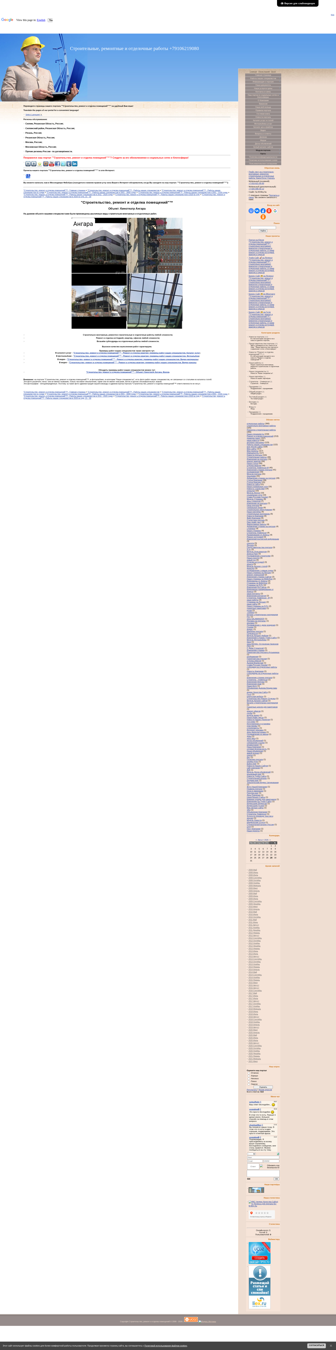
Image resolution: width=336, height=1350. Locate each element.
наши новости (253, 440)
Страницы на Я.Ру (255, 585)
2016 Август (253, 988)
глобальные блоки (255, 507)
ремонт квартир (254, 461)
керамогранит (253, 745)
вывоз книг (251, 764)
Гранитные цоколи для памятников (262, 707)
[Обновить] (278, 1153)
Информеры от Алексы (257, 581)
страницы (251, 528)
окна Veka (251, 738)
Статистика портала (256, 520)
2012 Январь (254, 933)
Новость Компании (255, 671)
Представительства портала (261, 344)
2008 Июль (253, 875)
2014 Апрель (254, 969)
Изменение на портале (257, 503)
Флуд (251, 407)
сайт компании (253, 768)
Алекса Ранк (252, 554)
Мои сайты (251, 449)
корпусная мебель (255, 696)
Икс (248, 757)
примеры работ (253, 438)
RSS (332, 15)
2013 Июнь (253, 951)
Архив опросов (265, 1090)
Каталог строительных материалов (262, 703)
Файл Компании (254, 518)
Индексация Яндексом (257, 803)
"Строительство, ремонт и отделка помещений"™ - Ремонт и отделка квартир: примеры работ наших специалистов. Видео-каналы (132, 362)
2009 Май (252, 893)
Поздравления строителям (259, 556)
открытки (251, 491)
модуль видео (253, 715)
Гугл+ (249, 694)
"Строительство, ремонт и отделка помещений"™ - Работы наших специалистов (123, 190)
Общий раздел (255, 392)
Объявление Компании (257, 812)
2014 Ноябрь (254, 977)
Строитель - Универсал (259, 381)
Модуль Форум (253, 493)
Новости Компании (255, 516)
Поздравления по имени (257, 734)
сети (249, 827)
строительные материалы (258, 514)
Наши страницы (254, 531)
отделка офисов (254, 661)
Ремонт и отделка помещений (260, 436)
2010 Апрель (254, 909)
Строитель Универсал (256, 814)
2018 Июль (253, 1014)
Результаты (252, 1090)
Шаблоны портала (255, 631)
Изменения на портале (257, 459)
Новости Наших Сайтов (257, 766)
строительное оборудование (259, 510)
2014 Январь (254, 967)
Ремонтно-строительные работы (261, 430)
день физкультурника (256, 732)
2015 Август (253, 985)
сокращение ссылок (256, 743)
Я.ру (249, 549)
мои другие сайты (255, 447)
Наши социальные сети (257, 486)
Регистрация (264, 72)
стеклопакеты (253, 728)
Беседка (252, 402)
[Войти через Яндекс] (269, 210)
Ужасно (254, 1084)
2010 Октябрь (254, 917)
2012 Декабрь (254, 946)
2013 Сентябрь (255, 959)
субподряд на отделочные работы (262, 667)
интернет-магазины (255, 442)
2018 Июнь (253, 1011)
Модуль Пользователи (257, 552)
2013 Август (253, 956)
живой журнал (253, 753)
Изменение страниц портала (259, 677)
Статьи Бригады (254, 482)
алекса (250, 564)
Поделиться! (252, 633)
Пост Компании (253, 829)
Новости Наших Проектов (258, 719)
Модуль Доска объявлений (259, 772)
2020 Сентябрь (255, 1046)
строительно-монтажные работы (261, 426)
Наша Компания (254, 747)
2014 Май (252, 972)
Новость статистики (256, 489)
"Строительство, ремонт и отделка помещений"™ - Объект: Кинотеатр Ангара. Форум (127, 372)
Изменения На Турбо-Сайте (259, 801)
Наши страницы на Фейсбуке (260, 579)
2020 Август (253, 1043)
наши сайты (252, 604)
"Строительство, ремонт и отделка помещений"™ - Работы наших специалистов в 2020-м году (157, 194)
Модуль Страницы (255, 499)
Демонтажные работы (256, 524)
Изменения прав (254, 684)
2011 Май (252, 920)
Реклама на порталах (256, 621)
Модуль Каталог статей (257, 566)
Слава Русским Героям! (257, 497)
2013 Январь (254, 948)
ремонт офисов (254, 711)
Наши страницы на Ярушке (259, 573)
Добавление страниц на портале (261, 526)
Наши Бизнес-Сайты (256, 797)
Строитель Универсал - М (258, 598)
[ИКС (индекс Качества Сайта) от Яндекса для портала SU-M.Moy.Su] (264, 1206)
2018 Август (253, 1017)
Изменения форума (255, 682)
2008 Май (252, 870)
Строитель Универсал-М (258, 468)
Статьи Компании (254, 480)
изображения (252, 656)
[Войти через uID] (251, 210)
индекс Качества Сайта (257, 692)
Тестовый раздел (256, 397)
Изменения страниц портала (259, 470)
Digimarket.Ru (253, 453)
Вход (273, 72)
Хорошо (254, 1076)
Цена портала (253, 505)
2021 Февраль (254, 1059)
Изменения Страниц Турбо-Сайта (262, 638)
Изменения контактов (256, 596)
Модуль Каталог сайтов (257, 701)
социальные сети (254, 495)
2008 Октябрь (254, 880)
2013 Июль (253, 954)
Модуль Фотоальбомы (257, 640)
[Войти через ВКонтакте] (257, 210)
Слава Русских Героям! (257, 665)
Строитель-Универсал (257, 533)
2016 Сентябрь (255, 990)
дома (249, 736)
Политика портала (255, 759)
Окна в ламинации (255, 791)
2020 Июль (253, 1040)
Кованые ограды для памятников (261, 799)
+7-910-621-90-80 (256, 183)
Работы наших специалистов (260, 444)
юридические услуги (256, 822)
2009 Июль (253, 899)
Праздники (253, 387)
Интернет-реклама (255, 730)
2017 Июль (253, 998)
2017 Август (253, 1001)
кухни (249, 610)
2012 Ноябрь (254, 943)
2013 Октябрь (254, 962)
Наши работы (255, 363)
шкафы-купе (252, 761)
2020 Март (253, 1030)
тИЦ (248, 810)
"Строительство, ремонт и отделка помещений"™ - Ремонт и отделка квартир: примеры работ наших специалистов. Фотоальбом (136, 356)
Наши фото (252, 686)
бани (249, 642)
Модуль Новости (254, 820)
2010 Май (252, 912)
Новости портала (256, 337)
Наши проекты (253, 831)
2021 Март (253, 1061)
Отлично (255, 1073)
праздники (251, 476)
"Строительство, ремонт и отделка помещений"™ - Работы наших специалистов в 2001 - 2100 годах (183, 192)
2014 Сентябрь (255, 975)
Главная (253, 72)
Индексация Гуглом (255, 806)
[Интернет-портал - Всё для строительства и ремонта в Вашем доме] (256, 1192)
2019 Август (253, 1027)
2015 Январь (254, 980)
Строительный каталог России (260, 824)
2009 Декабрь (254, 904)
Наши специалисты (257, 371)
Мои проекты (252, 451)
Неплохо (255, 1078)
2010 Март (253, 906)
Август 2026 (263, 840)
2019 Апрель (254, 1025)
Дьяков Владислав (255, 663)
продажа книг (252, 780)
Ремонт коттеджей (255, 537)
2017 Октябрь (254, 1004)
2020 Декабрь (254, 1053)
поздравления (253, 472)
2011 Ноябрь (254, 927)
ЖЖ (248, 770)
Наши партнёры (256, 376)
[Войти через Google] (275, 211)
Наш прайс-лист (254, 522)
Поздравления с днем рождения (261, 625)
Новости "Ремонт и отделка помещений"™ (261, 353)
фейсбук (250, 568)
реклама (250, 623)
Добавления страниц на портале (261, 478)
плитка (250, 755)
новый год (251, 560)
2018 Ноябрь (254, 1022)
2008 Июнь (253, 872)
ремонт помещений (255, 575)
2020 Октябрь (254, 1048)
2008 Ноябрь (254, 883)
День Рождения (253, 795)
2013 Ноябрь (254, 964)
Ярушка (250, 545)
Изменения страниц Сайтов (259, 577)
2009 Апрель (254, 891)
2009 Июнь (253, 896)
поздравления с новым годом (260, 570)
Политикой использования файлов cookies (165, 1346)
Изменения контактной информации (263, 539)
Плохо (254, 1081)
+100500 (250, 612)
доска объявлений (255, 740)
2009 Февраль (254, 885)
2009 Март (253, 888)
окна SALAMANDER (255, 619)
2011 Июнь (253, 922)
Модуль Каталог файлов (257, 636)
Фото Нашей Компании (257, 787)
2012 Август (253, 935)
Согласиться (316, 1345)
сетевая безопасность (257, 749)
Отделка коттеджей (255, 562)
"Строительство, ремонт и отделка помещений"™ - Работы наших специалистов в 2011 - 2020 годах (68, 194)
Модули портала (254, 474)
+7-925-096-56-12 (256, 189)
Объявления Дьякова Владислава (262, 688)
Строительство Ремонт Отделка (261, 698)
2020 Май (252, 1035)
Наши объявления (255, 751)
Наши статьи (252, 463)
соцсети (250, 543)
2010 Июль (253, 914)
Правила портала (254, 789)
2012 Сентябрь (255, 938)
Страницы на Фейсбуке (257, 583)
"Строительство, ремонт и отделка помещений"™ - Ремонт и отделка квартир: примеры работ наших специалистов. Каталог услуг (136, 353)
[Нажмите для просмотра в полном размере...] (127, 328)
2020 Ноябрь (254, 1051)
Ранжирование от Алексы (258, 535)
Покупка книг (252, 793)
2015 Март (253, 983)
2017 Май (252, 993)
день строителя (254, 501)
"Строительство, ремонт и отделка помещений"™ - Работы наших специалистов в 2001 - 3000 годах (91, 192)
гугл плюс (251, 722)
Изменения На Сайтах (257, 587)
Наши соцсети (253, 558)
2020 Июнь (253, 1038)
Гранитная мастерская (257, 659)
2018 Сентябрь (255, 1019)
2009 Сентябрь (255, 901)
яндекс (250, 629)
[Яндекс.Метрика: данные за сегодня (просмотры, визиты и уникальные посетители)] (207, 1321)
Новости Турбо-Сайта (256, 776)
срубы (249, 713)
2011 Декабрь (254, 930)
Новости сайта (253, 484)
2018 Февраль (254, 1009)
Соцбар (250, 627)
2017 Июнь (253, 996)
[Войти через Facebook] (263, 210)
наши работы (252, 600)
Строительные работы (257, 457)
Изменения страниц (255, 650)
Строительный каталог (257, 778)
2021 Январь (254, 1056)
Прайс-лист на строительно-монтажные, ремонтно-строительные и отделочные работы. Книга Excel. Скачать (262, 175)
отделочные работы (255, 423)
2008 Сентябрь (255, 878)
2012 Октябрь (254, 941)
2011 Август (253, 925)
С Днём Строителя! (255, 648)
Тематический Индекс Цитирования (263, 782)
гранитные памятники (256, 608)
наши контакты (253, 594)
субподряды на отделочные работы (262, 673)
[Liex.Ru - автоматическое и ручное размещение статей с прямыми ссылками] (260, 1308)
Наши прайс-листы (255, 717)
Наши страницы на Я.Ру (257, 606)
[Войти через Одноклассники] (263, 217)
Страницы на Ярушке (256, 602)
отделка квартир (254, 465)
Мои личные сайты (255, 808)
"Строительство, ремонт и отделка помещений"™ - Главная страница (54, 190)
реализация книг (254, 774)
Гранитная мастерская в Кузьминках (263, 652)
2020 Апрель (254, 1032)
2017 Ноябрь (254, 1006)
